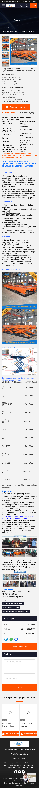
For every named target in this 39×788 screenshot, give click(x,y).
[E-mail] (16, 639)
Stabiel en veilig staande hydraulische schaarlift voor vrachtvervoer (27, 724)
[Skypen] (6, 639)
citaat (34, 6)
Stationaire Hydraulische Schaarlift (13, 31)
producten (11, 28)
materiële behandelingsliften (13, 603)
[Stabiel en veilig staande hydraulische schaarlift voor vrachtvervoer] (28, 712)
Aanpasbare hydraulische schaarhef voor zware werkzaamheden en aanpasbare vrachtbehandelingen (10, 724)
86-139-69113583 (31, 1)
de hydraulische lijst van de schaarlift (15, 611)
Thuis (4, 28)
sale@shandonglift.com (12, 1)
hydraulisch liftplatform (11, 607)
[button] (6, 65)
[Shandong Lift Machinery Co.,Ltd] (10, 5)
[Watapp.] (11, 639)
